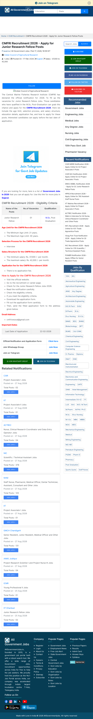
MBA (75, 420)
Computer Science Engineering (73, 347)
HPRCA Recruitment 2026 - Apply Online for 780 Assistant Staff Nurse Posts (77, 196)
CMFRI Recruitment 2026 (39, 108)
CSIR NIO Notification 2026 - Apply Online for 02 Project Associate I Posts (76, 177)
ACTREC (7, 425)
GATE (80, 384)
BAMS (68, 321)
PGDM (68, 455)
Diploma (79, 354)
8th (73, 276)
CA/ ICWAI (77, 331)
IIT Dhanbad (9, 608)
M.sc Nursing (77, 415)
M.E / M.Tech (82, 405)
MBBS (82, 420)
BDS (74, 321)
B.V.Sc (80, 316)
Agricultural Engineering (75, 286)
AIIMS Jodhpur (10, 558)
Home (3, 36)
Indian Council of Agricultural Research (21, 55)
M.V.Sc (68, 420)
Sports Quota (71, 470)
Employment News (58, 648)
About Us (40, 651)
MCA (67, 425)
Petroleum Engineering (74, 450)
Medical (69, 435)
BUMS (68, 331)
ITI (85, 400)
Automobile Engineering (75, 301)
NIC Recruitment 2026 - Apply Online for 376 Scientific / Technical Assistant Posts (77, 248)
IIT (5, 400)
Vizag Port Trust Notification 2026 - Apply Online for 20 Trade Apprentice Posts (76, 238)
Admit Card (77, 651)
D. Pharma (70, 354)
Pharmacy (70, 460)
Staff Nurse (83, 470)
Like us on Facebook (79, 75)
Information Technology (75, 394)
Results (75, 648)
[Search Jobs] (84, 11)
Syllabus (76, 657)
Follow (31, 86)
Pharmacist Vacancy (75, 152)
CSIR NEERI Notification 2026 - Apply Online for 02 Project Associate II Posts (77, 167)
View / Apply (11, 392)
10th (67, 276)
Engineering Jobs (74, 114)
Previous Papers (79, 645)
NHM (6, 478)
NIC (5, 453)
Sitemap (39, 674)
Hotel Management (79, 389)
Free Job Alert (56, 651)
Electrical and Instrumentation (72, 365)
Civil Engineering (72, 341)
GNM (68, 389)
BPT (81, 326)
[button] (89, 3)
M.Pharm (69, 409)
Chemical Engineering (74, 336)
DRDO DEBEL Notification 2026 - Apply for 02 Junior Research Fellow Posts (77, 186)
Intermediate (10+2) (73, 400)
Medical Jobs (72, 120)
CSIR (6, 375)
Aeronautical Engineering (75, 281)
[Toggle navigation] (28, 9)
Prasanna (6, 51)
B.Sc (77, 311)
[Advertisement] (46, 25)
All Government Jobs (19, 9)
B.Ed (79, 306)
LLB (67, 405)
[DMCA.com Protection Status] (77, 662)
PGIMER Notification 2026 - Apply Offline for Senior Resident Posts (76, 258)
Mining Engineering (73, 440)
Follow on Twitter (79, 82)
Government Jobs (74, 108)
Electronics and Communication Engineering (77, 378)
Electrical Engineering (74, 372)
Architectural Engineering (75, 296)
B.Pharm (69, 311)
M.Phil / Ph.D (80, 409)
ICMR (6, 583)
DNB (75, 359)
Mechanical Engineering (75, 430)
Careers (39, 660)
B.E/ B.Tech (70, 306)
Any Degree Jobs (74, 127)
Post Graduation (72, 465)
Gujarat (40, 59)
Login (38, 648)
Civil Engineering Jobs (76, 139)
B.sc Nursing (71, 316)
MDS (74, 425)
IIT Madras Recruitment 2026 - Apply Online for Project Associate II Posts (77, 206)
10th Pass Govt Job (75, 145)
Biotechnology (71, 326)
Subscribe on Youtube (79, 90)
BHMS (81, 321)
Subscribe (79, 52)
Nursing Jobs (72, 133)
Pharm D (76, 455)
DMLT (68, 359)
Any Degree (76, 291)
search (85, 44)
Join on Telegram (47, 3)
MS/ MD (69, 445)
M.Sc (48, 217)
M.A (72, 405)
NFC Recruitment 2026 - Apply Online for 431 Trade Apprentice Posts (77, 228)
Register (39, 645)
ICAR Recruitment (16, 36)
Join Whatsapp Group (18, 361)
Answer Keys (77, 654)
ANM (68, 291)
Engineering (70, 384)
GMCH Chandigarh (12, 530)
